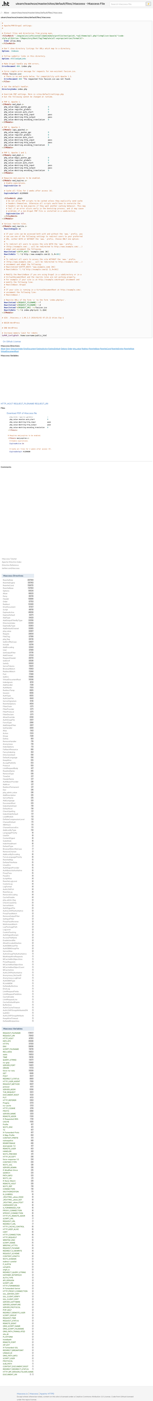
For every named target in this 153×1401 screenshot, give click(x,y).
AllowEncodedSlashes (18, 943)
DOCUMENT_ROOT (18, 1095)
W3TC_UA (18, 1178)
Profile (18, 1124)
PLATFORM (18, 1337)
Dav (18, 789)
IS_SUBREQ (18, 1194)
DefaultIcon (18, 808)
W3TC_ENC (18, 1127)
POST (18, 1076)
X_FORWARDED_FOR (18, 1207)
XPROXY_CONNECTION (18, 1213)
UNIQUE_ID (18, 1353)
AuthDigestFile (18, 908)
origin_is (18, 1269)
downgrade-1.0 (18, 1146)
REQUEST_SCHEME (18, 1253)
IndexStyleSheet (18, 806)
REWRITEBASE (18, 1143)
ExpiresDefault (54, 348)
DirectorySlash (18, 755)
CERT (18, 1232)
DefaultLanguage (18, 757)
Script (18, 609)
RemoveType (18, 773)
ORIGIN (18, 1068)
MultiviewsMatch (18, 924)
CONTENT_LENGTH (18, 1256)
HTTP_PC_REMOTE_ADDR (18, 1216)
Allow (6, 12)
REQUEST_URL (18, 1221)
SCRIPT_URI (18, 1283)
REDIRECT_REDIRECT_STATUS (18, 1369)
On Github (8, 341)
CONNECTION (18, 1189)
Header (18, 599)
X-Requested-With (18, 1119)
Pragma (18, 1103)
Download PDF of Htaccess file (22, 413)
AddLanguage (18, 800)
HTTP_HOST (7, 403)
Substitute (18, 841)
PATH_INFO (18, 1175)
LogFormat (18, 886)
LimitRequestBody (18, 768)
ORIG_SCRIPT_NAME (18, 1326)
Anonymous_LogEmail (18, 978)
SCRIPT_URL (18, 1218)
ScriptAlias (18, 878)
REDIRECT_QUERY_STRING (18, 1272)
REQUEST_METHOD (18, 1084)
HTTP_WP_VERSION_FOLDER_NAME (18, 1372)
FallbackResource (18, 749)
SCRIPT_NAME (18, 1242)
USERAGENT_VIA (18, 1205)
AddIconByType (18, 830)
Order (70, 348)
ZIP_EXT (18, 1345)
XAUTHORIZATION (18, 1191)
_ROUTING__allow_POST (18, 1202)
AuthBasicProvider (18, 781)
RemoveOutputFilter (18, 916)
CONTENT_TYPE (18, 1162)
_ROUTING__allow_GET (18, 1199)
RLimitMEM (18, 983)
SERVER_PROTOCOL (18, 1307)
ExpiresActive (42, 348)
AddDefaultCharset (18, 628)
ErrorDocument (29, 348)
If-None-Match (18, 1181)
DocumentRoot (18, 803)
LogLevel (18, 929)
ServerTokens (18, 666)
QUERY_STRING (18, 1060)
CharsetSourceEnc (18, 827)
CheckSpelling (18, 811)
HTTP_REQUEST (18, 1237)
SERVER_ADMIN (18, 1167)
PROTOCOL (18, 1361)
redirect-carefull (18, 1261)
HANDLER (18, 1151)
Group (18, 736)
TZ (18, 1130)
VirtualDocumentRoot (10, 351)
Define (18, 738)
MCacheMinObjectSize (18, 959)
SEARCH (18, 1173)
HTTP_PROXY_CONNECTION (18, 1291)
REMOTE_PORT (18, 1342)
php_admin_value (18, 792)
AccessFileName (18, 937)
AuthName (18, 687)
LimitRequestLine (18, 999)
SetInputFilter (18, 919)
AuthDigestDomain (18, 935)
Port (18, 674)
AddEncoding (18, 647)
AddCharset (18, 655)
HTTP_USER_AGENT (18, 1081)
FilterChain (18, 706)
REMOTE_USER (18, 1148)
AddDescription (18, 795)
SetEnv (18, 677)
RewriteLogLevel (18, 881)
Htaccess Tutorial (9, 559)
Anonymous (18, 744)
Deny (8, 348)
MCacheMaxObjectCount (18, 967)
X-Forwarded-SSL (18, 1347)
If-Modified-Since (18, 1170)
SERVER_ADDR (18, 1089)
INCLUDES (18, 1052)
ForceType (18, 722)
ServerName (18, 798)
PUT (18, 1097)
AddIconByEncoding (18, 854)
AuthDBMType (18, 980)
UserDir (18, 835)
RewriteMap (18, 859)
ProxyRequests (18, 962)
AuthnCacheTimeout (18, 1007)
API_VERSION (18, 1280)
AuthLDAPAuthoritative (18, 972)
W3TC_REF (18, 1186)
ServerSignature (18, 701)
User (18, 650)
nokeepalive (18, 1140)
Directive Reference (10, 565)
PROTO (18, 1111)
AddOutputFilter (18, 725)
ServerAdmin (18, 905)
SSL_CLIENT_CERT (18, 1299)
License (17, 341)
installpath (18, 1339)
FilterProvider (18, 709)
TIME (18, 1057)
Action (18, 733)
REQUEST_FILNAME (18, 1248)
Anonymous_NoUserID (18, 975)
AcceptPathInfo (18, 763)
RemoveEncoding (18, 894)
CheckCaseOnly (18, 902)
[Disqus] (76, 509)
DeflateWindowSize (18, 1021)
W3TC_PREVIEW (18, 1154)
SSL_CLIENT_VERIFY (18, 1296)
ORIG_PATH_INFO (18, 1355)
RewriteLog (18, 892)
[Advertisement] (76, 380)
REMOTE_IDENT (18, 1323)
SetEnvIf (18, 660)
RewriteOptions (18, 703)
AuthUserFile (18, 698)
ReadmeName (18, 771)
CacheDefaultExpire (18, 1002)
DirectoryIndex (17, 348)
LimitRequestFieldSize (18, 994)
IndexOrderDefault (18, 814)
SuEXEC (18, 1013)
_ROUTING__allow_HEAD (18, 1197)
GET (18, 1073)
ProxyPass (18, 873)
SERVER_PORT (18, 1065)
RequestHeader (18, 658)
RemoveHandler (18, 741)
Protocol (18, 765)
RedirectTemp (18, 690)
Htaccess (34, 1393)
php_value (77, 348)
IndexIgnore (18, 682)
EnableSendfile (18, 940)
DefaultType (18, 846)
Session (18, 693)
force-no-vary (18, 1070)
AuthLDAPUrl (18, 889)
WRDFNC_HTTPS (18, 1245)
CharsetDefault (18, 822)
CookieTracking (18, 932)
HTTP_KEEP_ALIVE (18, 1229)
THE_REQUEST (18, 1092)
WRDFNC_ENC (18, 1240)
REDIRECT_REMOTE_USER (18, 1312)
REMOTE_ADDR (18, 1116)
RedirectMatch (18, 671)
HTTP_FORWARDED (18, 1285)
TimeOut (18, 776)
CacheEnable (18, 997)
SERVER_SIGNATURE (18, 1304)
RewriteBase (94, 348)
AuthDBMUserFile (18, 945)
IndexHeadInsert (18, 843)
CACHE (18, 1121)
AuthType (18, 695)
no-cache (18, 1105)
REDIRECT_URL (18, 1224)
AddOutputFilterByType (18, 620)
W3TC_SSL (18, 1164)
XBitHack (18, 824)
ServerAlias (18, 951)
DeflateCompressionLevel (18, 819)
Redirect (85, 348)
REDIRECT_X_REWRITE (18, 1251)
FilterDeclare (18, 714)
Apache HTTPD (47, 1393)
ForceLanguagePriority (18, 857)
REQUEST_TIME (18, 1318)
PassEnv (18, 876)
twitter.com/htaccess (10, 568)
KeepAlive (18, 760)
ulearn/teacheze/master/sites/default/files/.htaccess (36, 12)
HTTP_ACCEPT (18, 1156)
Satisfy (18, 663)
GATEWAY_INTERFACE (18, 1275)
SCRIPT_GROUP (18, 1315)
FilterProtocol (18, 712)
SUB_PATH (18, 1363)
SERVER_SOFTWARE (18, 1302)
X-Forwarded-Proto (18, 1132)
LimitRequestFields (18, 991)
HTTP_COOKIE (18, 1108)
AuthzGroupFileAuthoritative (18, 954)
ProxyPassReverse (18, 921)
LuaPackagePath (18, 927)
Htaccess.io (22, 1393)
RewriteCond (105, 348)
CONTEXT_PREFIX (18, 1138)
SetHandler (18, 728)
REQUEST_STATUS (18, 1320)
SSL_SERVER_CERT (18, 1294)
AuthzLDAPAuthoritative (18, 910)
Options (64, 348)
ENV (18, 1046)
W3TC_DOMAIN (18, 1259)
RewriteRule (129, 348)
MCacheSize (18, 970)
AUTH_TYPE (18, 1277)
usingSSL (18, 1267)
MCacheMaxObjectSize (18, 964)
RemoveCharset (18, 851)
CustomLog (18, 884)
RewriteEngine (117, 348)
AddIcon (18, 784)
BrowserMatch (18, 668)
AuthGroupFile (18, 720)
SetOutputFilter (18, 652)
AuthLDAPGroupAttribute (18, 1015)
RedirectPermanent (18, 787)
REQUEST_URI (41, 403)
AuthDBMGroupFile (18, 948)
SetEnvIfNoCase (18, 642)
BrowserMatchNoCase (18, 849)
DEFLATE (18, 1041)
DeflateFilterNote (18, 862)
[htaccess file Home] (5, 3)
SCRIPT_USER (18, 1358)
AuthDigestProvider (18, 867)
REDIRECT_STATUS (18, 1078)
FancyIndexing (18, 752)
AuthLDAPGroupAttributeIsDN (18, 1010)
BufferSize (18, 1005)
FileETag (18, 636)
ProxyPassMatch (18, 913)
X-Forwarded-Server (18, 1288)
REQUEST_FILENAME (24, 403)
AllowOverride (18, 717)
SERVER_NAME (18, 1113)
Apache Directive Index (11, 562)
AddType (18, 617)
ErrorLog (18, 988)
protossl (18, 1086)
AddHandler (18, 685)
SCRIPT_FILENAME (18, 1049)
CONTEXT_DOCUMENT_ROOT (18, 1366)
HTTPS (18, 1043)
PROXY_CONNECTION (18, 1210)
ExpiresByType (18, 625)
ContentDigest (18, 838)
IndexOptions (18, 746)
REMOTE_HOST (18, 1183)
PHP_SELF (18, 1310)
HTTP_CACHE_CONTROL (18, 1226)
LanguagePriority (18, 833)
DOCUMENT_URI (17, 1374)
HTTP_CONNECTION (18, 1234)
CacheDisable (18, 897)
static (18, 1054)
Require (18, 634)
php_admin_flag (18, 900)
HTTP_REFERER (18, 1100)
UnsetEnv (18, 865)
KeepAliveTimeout (18, 1018)
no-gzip (18, 1062)
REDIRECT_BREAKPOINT (18, 1350)
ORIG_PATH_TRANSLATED (18, 1331)
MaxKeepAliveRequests (18, 956)
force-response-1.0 (18, 1159)
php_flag (18, 639)
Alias (18, 730)
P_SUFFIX (18, 1264)
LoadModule (18, 816)
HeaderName (18, 779)
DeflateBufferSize (18, 986)
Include (18, 644)
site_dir (18, 1334)
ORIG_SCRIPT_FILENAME (18, 1328)
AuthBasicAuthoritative (18, 870)
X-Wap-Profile (18, 1135)
